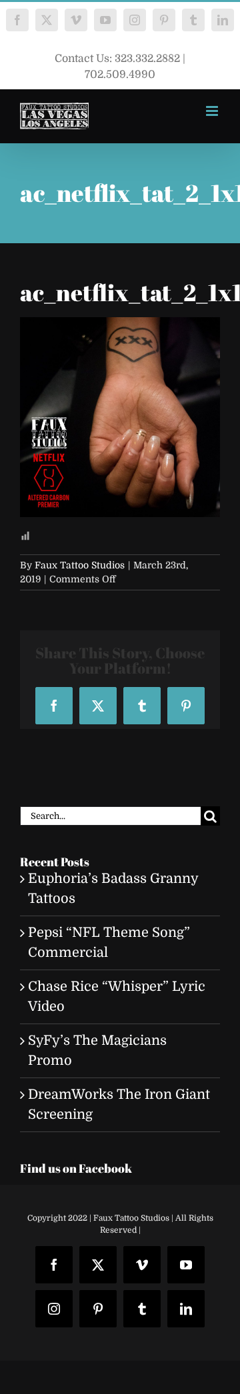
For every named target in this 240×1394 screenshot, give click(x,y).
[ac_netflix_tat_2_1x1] (120, 327)
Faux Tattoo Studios (80, 565)
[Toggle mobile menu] (213, 111)
